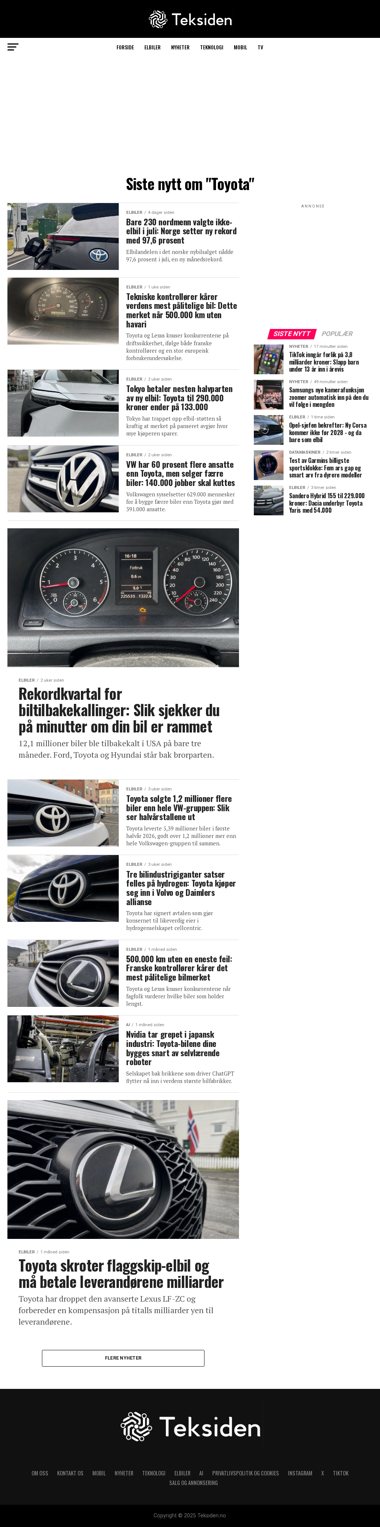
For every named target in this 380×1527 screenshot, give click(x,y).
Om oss (40, 1473)
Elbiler (152, 47)
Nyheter (180, 47)
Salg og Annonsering (193, 1483)
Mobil (240, 47)
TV (260, 47)
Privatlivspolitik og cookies (245, 1473)
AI (201, 1473)
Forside (125, 47)
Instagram (300, 1473)
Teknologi (211, 47)
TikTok (340, 1473)
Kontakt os (70, 1473)
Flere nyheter (123, 1358)
